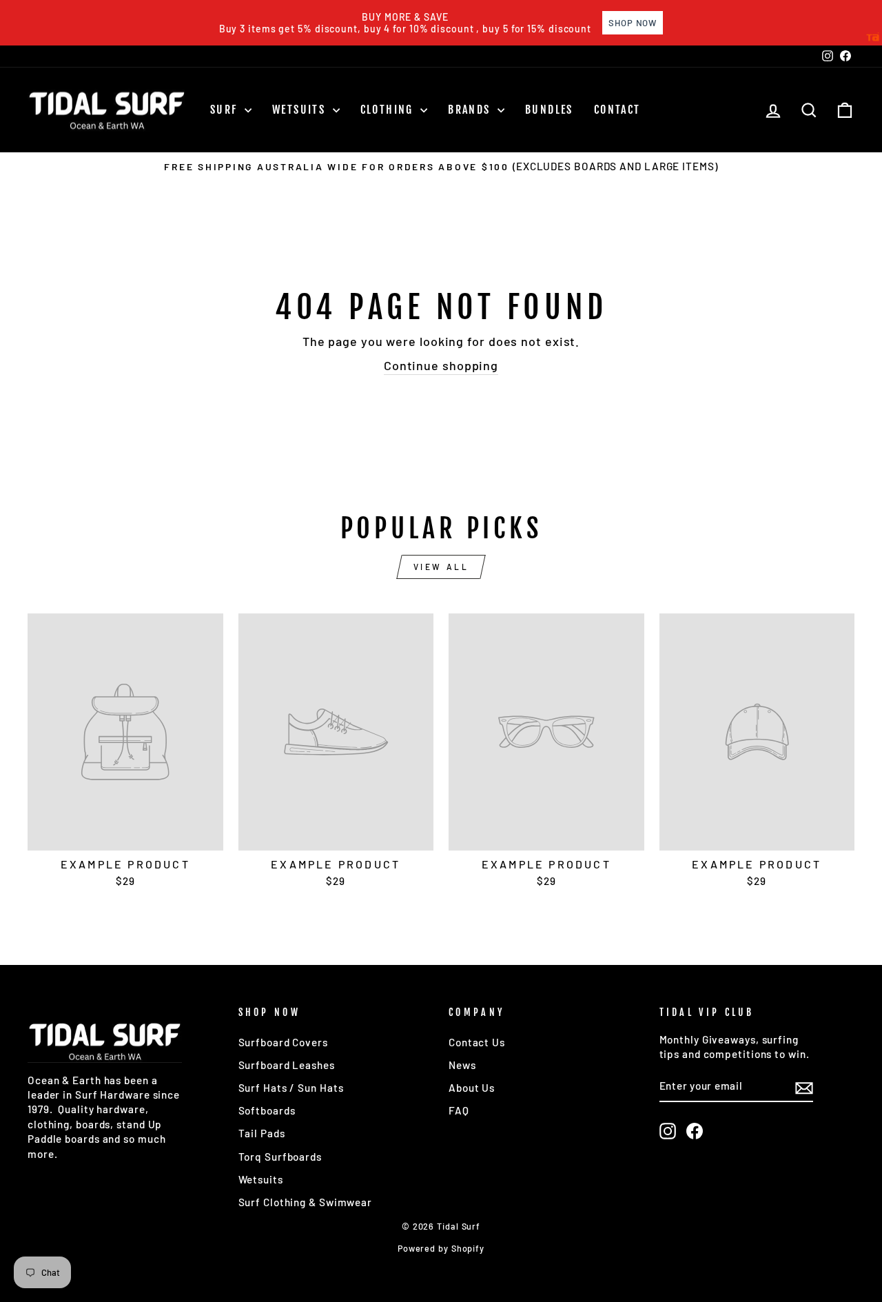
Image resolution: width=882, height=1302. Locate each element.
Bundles (549, 109)
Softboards (267, 1110)
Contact (617, 109)
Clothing (389, 109)
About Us (472, 1087)
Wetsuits (300, 109)
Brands (471, 109)
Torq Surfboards (280, 1156)
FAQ (459, 1110)
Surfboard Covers (283, 1042)
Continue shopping (441, 365)
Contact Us (477, 1042)
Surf (225, 109)
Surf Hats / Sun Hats (291, 1087)
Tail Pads (261, 1133)
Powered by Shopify (441, 1248)
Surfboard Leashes (286, 1065)
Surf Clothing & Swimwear (305, 1202)
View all (441, 566)
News (462, 1065)
